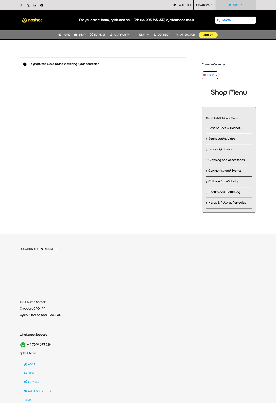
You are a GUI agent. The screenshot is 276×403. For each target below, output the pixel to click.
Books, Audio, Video (222, 139)
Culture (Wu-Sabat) (223, 181)
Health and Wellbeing (224, 192)
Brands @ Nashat (221, 149)
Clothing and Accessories (227, 160)
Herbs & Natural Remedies (227, 202)
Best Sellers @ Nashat (225, 128)
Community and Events (225, 170)
